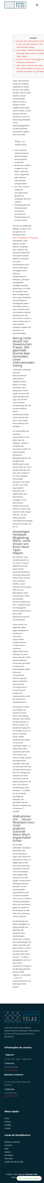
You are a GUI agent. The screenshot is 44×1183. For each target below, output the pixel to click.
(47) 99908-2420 (11, 1070)
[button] (29, 1178)
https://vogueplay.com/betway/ (25, 237)
